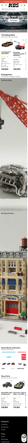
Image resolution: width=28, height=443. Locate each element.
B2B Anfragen (4, 439)
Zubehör (3, 429)
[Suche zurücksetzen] (24, 9)
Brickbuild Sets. (7, 213)
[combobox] (13, 9)
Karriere (3, 436)
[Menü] (3, 5)
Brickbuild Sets (4, 427)
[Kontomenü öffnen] (6, 5)
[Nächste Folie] (24, 44)
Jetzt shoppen (13, 20)
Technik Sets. (6, 80)
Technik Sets (4, 424)
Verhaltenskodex (5, 441)
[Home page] (14, 5)
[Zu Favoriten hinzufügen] (11, 40)
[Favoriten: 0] (21, 5)
